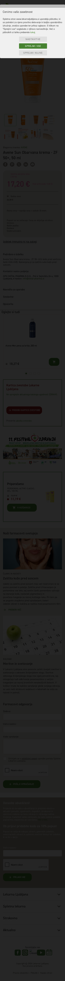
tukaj (32, 32)
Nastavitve (33, 39)
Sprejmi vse (33, 45)
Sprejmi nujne (33, 52)
